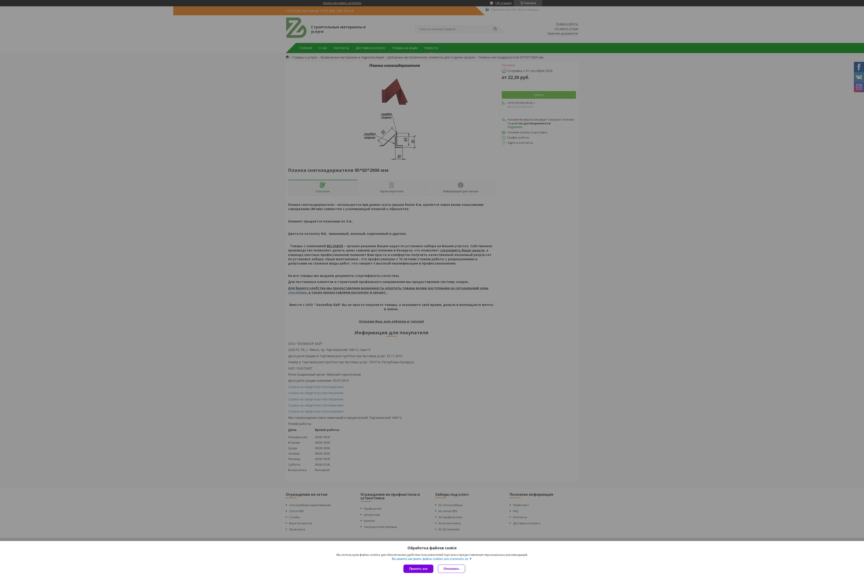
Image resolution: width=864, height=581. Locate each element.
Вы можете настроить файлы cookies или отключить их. (430, 559)
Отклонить (451, 568)
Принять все (418, 568)
